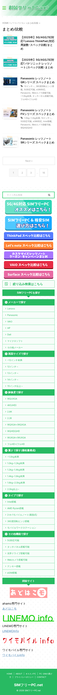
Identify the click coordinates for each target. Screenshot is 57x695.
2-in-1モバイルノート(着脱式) (22, 514)
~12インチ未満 (14, 360)
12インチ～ (29, 86)
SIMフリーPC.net (28, 685)
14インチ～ (46, 118)
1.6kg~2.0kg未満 (16, 482)
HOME (9, 674)
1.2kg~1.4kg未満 (15, 469)
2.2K (9, 418)
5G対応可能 (29, 89)
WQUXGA (12, 398)
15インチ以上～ (15, 386)
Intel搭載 (47, 121)
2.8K (9, 411)
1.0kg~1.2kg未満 (32, 118)
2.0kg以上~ (13, 489)
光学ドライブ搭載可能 (18, 553)
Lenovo (11, 308)
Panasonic (26, 93)
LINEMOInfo (10, 631)
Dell (9, 334)
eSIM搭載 (12, 572)
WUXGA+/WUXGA (16, 437)
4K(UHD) (11, 405)
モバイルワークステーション (21, 527)
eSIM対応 (40, 89)
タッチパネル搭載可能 (42, 96)
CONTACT (41, 677)
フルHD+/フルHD (29, 99)
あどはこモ (9, 608)
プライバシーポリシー (24, 677)
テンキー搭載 (14, 566)
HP (8, 328)
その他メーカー (15, 347)
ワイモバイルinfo (13, 655)
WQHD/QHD (26, 127)
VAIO (9, 321)
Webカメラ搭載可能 (41, 93)
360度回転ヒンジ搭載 (18, 521)
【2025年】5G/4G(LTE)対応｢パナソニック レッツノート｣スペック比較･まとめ (37, 63)
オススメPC (31, 674)
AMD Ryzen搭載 (15, 508)
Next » (28, 160)
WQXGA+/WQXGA (16, 424)
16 (43, 172)
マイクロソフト (15, 341)
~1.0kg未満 (26, 96)
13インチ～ (13, 373)
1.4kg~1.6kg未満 (16, 476)
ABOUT (19, 674)
